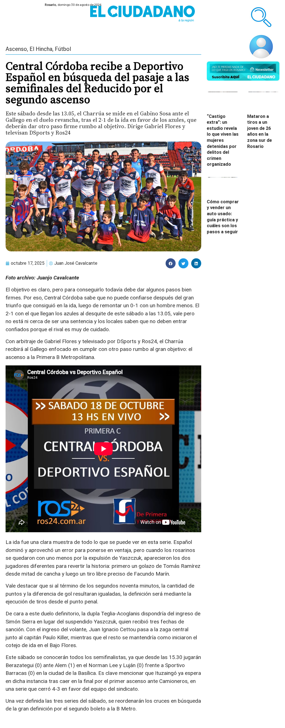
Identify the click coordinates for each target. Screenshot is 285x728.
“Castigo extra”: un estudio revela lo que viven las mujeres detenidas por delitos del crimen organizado (223, 140)
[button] (171, 263)
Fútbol (63, 49)
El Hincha (41, 49)
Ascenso (16, 49)
